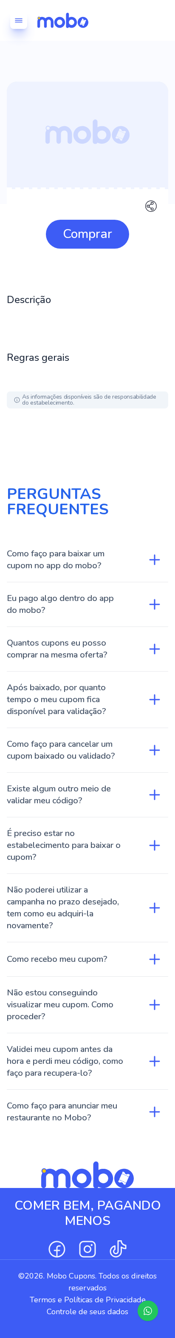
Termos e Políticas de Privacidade (88, 1300)
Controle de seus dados (87, 1312)
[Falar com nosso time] (148, 1311)
